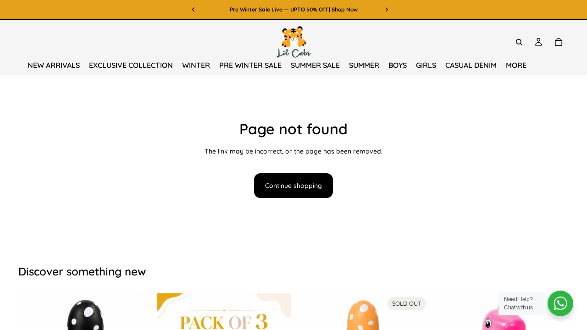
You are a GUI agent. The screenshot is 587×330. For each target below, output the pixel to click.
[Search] (519, 42)
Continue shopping (293, 186)
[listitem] (516, 65)
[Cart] (558, 42)
